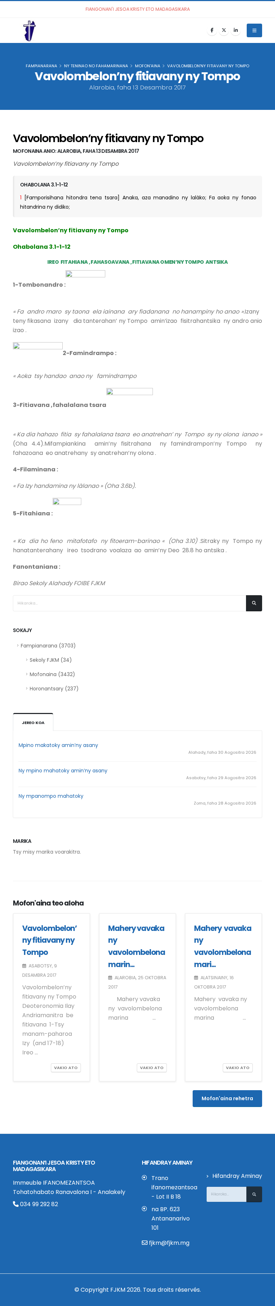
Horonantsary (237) (54, 688)
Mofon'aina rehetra (227, 1098)
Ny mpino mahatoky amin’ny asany (63, 770)
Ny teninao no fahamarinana (96, 66)
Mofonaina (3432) (52, 674)
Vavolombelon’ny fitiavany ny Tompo (49, 940)
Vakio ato (66, 1067)
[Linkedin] (236, 30)
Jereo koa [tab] (33, 722)
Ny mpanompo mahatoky (51, 796)
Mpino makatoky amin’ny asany (58, 745)
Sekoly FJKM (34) (51, 660)
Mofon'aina (147, 66)
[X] (224, 30)
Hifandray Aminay (237, 1176)
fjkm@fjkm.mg (169, 1243)
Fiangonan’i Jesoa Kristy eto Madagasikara (54, 1166)
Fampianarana (41, 66)
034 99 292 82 (38, 1204)
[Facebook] (212, 30)
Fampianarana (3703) (48, 645)
